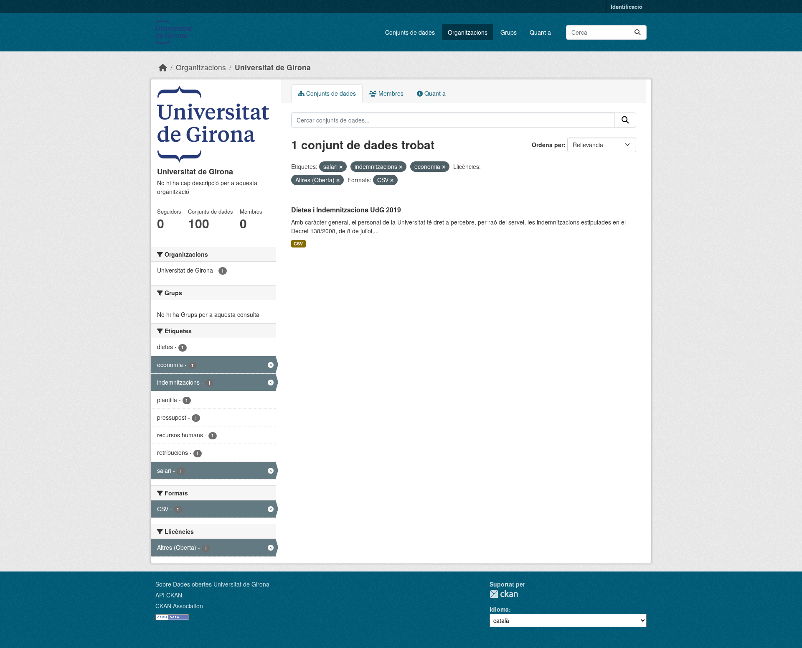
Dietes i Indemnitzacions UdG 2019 (346, 209)
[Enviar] (637, 32)
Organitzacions (467, 32)
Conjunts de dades (410, 32)
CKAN (504, 593)
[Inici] (163, 67)
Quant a (540, 32)
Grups (508, 32)
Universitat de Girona (273, 67)
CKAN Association (179, 606)
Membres (390, 93)
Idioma (499, 609)
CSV (298, 243)
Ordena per (547, 144)
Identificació (626, 6)
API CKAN (168, 595)
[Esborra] (341, 166)
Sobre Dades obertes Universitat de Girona (212, 584)
